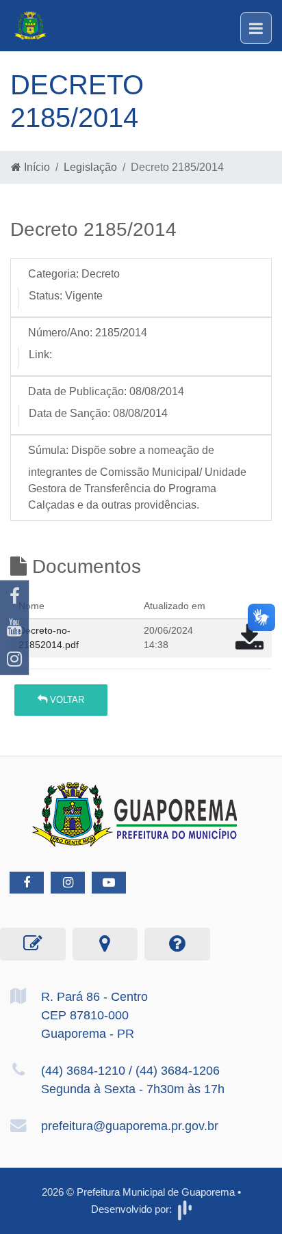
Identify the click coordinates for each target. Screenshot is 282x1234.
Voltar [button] (65, 700)
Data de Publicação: (77, 391)
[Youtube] (14, 627)
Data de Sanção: (69, 413)
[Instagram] (14, 659)
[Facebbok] (27, 883)
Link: (40, 354)
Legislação (90, 167)
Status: (45, 295)
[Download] (249, 644)
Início (35, 167)
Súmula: (48, 450)
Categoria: (53, 274)
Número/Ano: (60, 332)
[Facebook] (14, 596)
